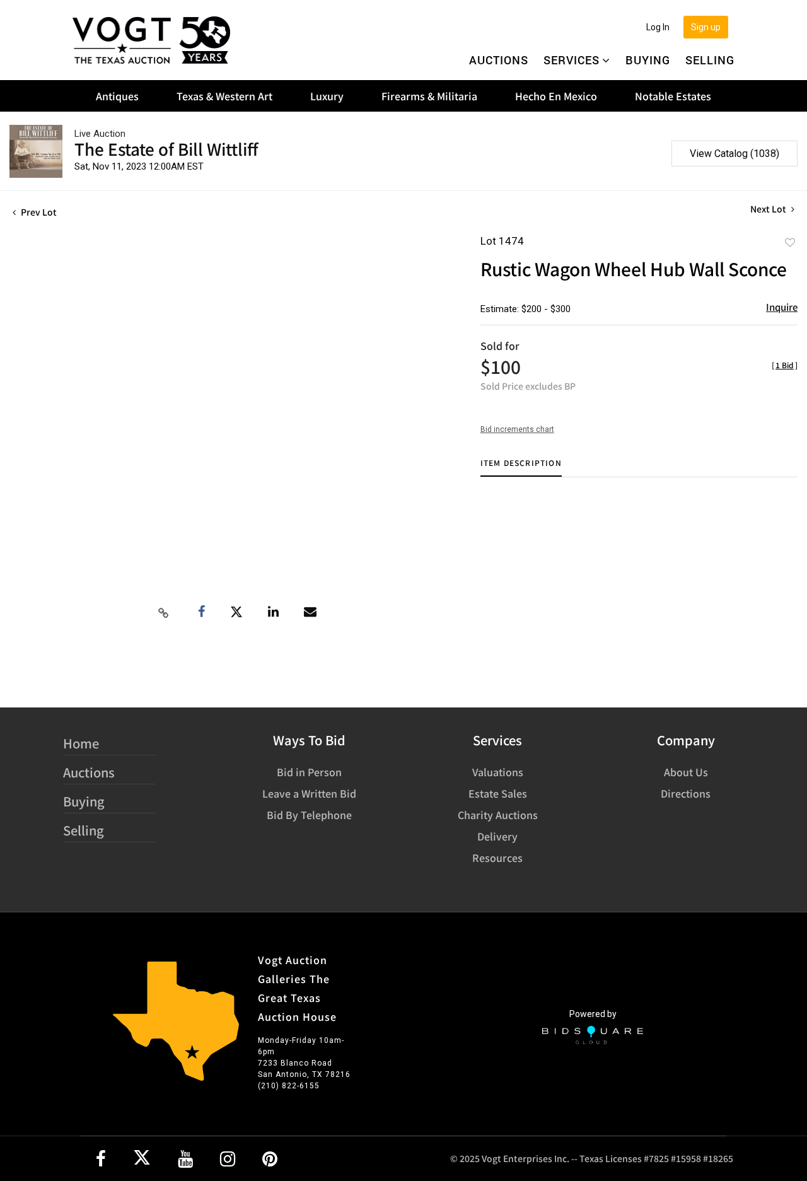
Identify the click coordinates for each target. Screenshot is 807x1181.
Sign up (706, 27)
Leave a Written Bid (309, 793)
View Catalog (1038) (734, 154)
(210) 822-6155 (289, 1085)
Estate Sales (497, 793)
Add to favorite (790, 242)
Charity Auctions (498, 814)
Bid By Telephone (309, 814)
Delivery (497, 836)
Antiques (117, 95)
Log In (658, 27)
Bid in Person (309, 771)
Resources (497, 857)
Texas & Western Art (224, 95)
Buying (647, 59)
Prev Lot (38, 212)
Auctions (498, 59)
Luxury (327, 95)
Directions (686, 793)
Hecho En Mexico (556, 95)
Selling (709, 59)
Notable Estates (673, 95)
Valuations (497, 771)
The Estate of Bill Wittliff (166, 148)
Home (81, 743)
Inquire (782, 306)
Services (571, 59)
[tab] (521, 467)
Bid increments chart (517, 429)
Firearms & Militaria (429, 95)
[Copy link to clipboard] (163, 612)
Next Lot (769, 209)
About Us (686, 771)
